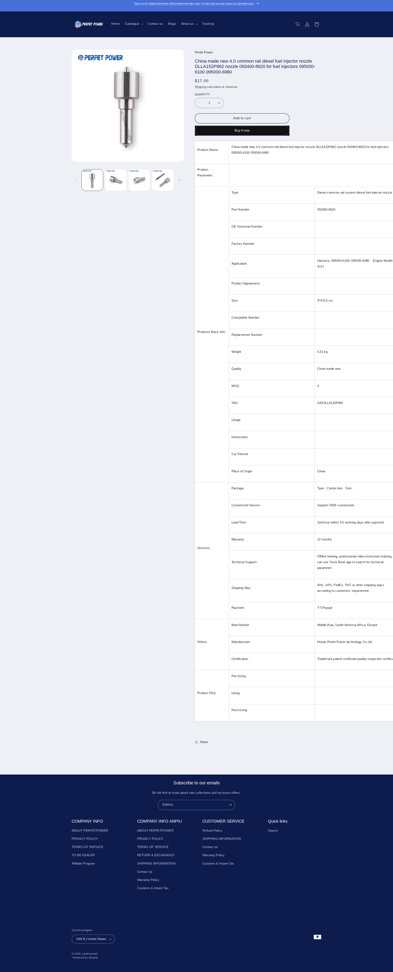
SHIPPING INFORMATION (156, 863)
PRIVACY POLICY (85, 838)
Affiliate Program (83, 863)
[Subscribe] (230, 805)
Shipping (200, 86)
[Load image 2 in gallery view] (115, 180)
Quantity (202, 94)
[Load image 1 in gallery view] (92, 180)
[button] (133, 23)
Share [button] (204, 741)
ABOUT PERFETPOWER (90, 830)
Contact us (144, 871)
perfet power (90, 954)
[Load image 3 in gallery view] (139, 180)
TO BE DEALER (83, 855)
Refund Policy (212, 830)
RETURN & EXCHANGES (156, 855)
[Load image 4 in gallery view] (162, 180)
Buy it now (242, 130)
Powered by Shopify (85, 957)
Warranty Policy (148, 880)
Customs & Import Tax (153, 888)
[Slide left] (76, 180)
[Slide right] (179, 180)
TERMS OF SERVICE (87, 847)
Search (273, 830)
